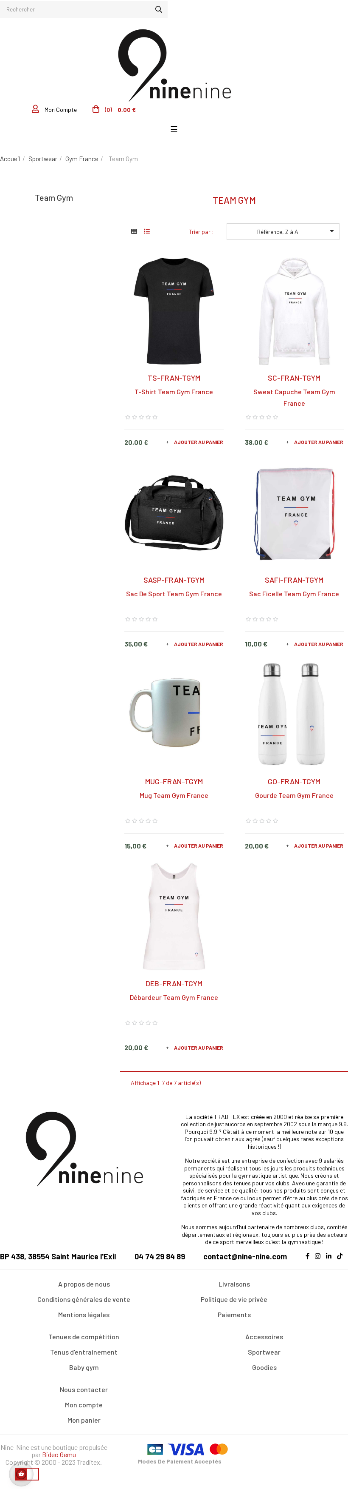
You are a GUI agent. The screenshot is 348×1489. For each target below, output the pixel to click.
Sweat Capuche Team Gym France (294, 397)
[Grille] (134, 231)
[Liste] (146, 231)
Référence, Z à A (297, 231)
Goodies (264, 1367)
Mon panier (84, 1420)
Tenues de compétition (83, 1336)
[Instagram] (320, 1261)
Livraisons (234, 1284)
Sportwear (264, 1352)
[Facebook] (310, 1261)
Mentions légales (83, 1314)
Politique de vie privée (234, 1299)
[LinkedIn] (331, 1261)
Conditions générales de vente (83, 1299)
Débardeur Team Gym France (174, 997)
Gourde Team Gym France (294, 795)
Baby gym (84, 1367)
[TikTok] (342, 1261)
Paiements (234, 1314)
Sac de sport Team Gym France (174, 593)
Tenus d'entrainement (84, 1352)
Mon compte (84, 1405)
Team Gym (54, 197)
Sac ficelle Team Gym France (294, 593)
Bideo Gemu (59, 1454)
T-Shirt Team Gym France (174, 391)
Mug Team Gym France (174, 795)
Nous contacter (84, 1389)
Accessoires (264, 1336)
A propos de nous (84, 1284)
